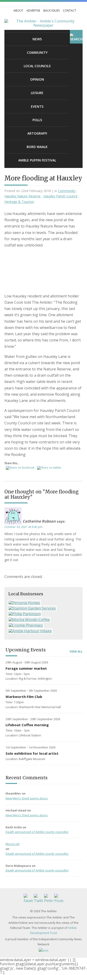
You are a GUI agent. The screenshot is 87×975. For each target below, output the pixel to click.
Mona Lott (12, 844)
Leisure (37, 93)
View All (76, 651)
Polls (37, 120)
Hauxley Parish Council (60, 196)
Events (37, 106)
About (18, 11)
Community (37, 52)
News (37, 39)
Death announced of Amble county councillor (37, 832)
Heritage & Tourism (19, 201)
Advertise (33, 11)
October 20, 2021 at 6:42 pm (23, 527)
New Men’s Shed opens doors (27, 798)
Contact (69, 11)
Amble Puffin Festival (37, 160)
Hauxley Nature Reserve (22, 196)
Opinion (37, 79)
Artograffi (37, 133)
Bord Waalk (37, 147)
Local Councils (37, 66)
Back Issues (51, 11)
